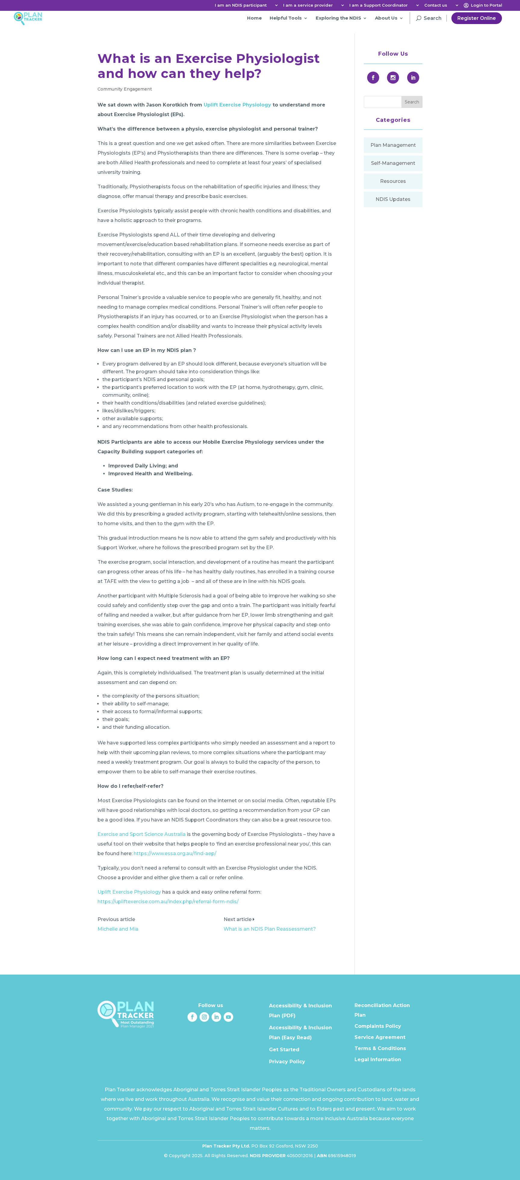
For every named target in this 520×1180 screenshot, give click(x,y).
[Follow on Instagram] (204, 1017)
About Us (386, 18)
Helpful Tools (286, 18)
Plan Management (393, 145)
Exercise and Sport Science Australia (142, 834)
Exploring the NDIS (338, 18)
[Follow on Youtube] (228, 1017)
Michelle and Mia (118, 929)
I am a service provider (308, 5)
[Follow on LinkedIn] (216, 1017)
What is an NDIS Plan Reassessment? (270, 929)
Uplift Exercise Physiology (237, 105)
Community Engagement (125, 89)
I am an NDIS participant (241, 5)
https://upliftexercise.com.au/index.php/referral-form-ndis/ (168, 901)
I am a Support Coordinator (378, 5)
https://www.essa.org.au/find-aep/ (175, 853)
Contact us (435, 5)
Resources (393, 181)
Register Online (476, 18)
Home (254, 18)
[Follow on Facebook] (192, 1017)
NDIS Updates (393, 199)
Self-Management (393, 163)
